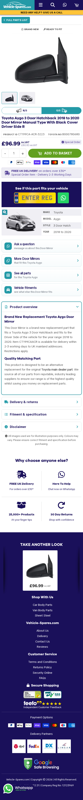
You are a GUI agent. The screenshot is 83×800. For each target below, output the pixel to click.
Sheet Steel (42, 615)
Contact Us (42, 641)
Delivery (42, 636)
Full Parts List (17, 20)
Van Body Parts (43, 610)
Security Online (42, 672)
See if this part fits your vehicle (41, 188)
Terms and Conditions (42, 661)
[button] (41, 60)
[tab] (41, 307)
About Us (42, 630)
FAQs (42, 678)
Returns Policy (42, 667)
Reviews (42, 646)
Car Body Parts (42, 604)
